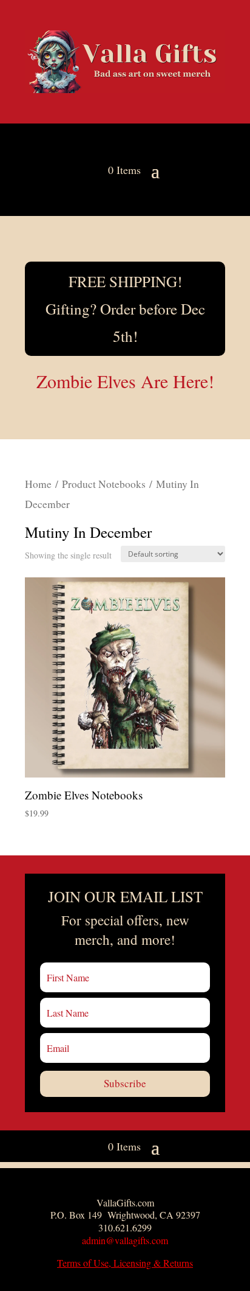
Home (38, 484)
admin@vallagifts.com (125, 1240)
